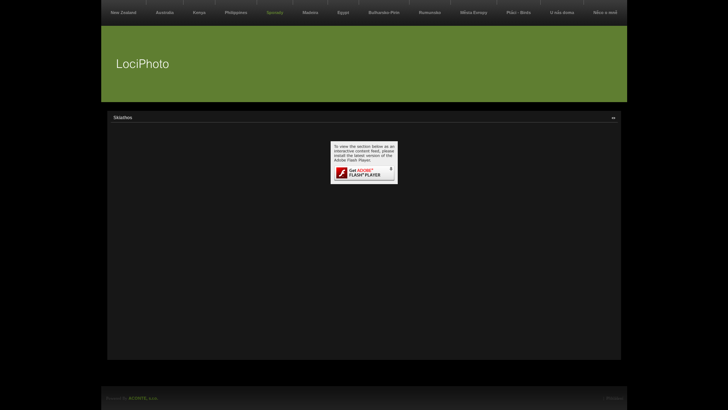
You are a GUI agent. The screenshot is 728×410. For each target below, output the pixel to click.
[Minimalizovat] (613, 118)
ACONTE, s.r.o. (143, 398)
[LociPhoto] (142, 79)
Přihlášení (614, 398)
